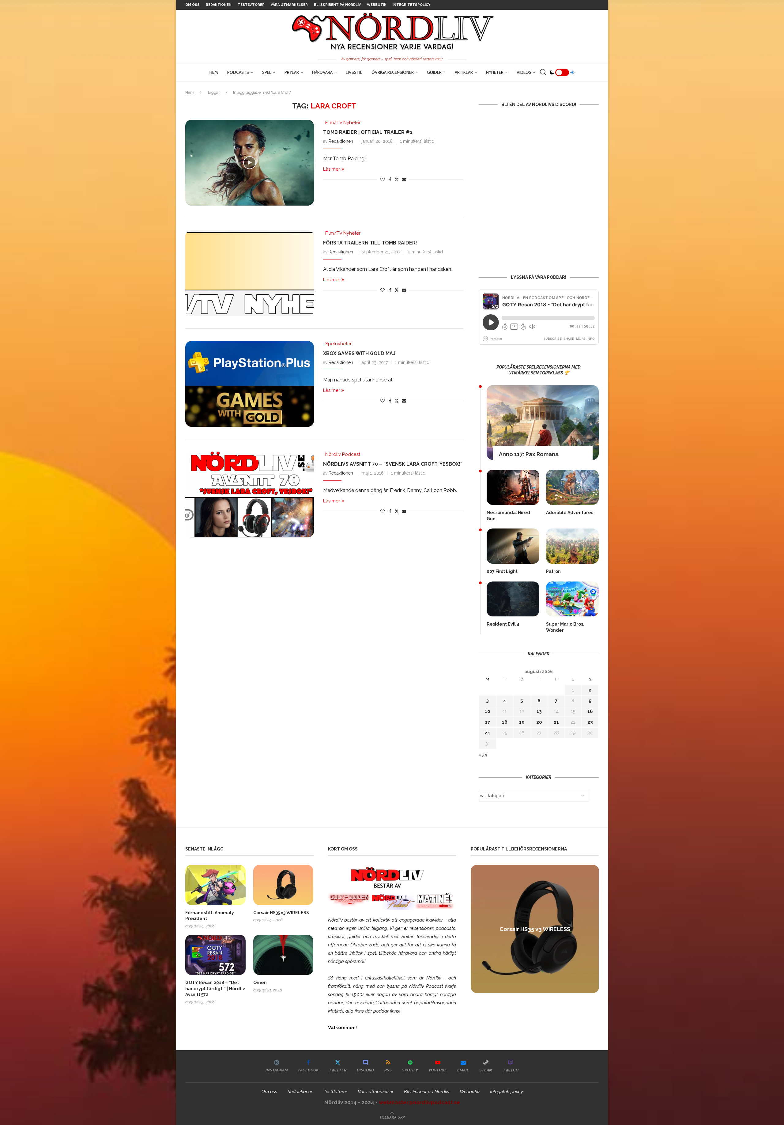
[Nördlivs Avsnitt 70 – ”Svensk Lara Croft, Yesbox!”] (249, 494)
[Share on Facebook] (390, 179)
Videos (524, 72)
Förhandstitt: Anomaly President (209, 915)
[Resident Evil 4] (513, 599)
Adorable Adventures (569, 512)
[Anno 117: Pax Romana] (543, 422)
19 (522, 722)
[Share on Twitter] (396, 179)
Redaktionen (219, 5)
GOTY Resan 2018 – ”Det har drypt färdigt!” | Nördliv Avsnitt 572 (215, 988)
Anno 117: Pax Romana (529, 454)
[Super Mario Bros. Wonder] (572, 599)
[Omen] (283, 955)
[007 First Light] (513, 546)
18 (504, 722)
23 (590, 722)
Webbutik (376, 5)
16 (590, 711)
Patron (553, 571)
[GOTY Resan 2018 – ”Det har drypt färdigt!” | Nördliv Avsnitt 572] (215, 955)
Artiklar (464, 72)
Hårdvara (322, 72)
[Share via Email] (404, 179)
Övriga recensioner (392, 72)
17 (487, 722)
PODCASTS (238, 72)
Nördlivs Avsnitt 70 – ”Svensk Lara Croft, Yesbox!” (392, 464)
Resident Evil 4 (503, 624)
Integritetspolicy (411, 5)
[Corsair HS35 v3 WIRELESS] (283, 885)
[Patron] (572, 546)
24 (487, 733)
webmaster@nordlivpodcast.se (419, 1102)
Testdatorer (251, 5)
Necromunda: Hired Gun (508, 515)
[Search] (543, 72)
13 (539, 711)
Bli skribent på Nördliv (337, 5)
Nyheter (494, 72)
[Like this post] (382, 179)
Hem (213, 72)
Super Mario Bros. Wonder (565, 627)
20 (539, 722)
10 (487, 711)
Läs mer (331, 169)
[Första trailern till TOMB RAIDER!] (249, 273)
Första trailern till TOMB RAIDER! (370, 243)
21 (556, 722)
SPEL (266, 72)
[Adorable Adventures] (572, 487)
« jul (483, 755)
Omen (260, 982)
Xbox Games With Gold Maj (359, 353)
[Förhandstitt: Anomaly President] (215, 885)
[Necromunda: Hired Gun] (513, 487)
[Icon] (249, 162)
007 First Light (502, 571)
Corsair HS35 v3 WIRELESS (281, 912)
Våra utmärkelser (289, 5)
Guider (434, 72)
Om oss (192, 5)
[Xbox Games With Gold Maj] (249, 384)
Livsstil (354, 72)
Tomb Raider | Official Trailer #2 (368, 132)
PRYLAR (292, 72)
